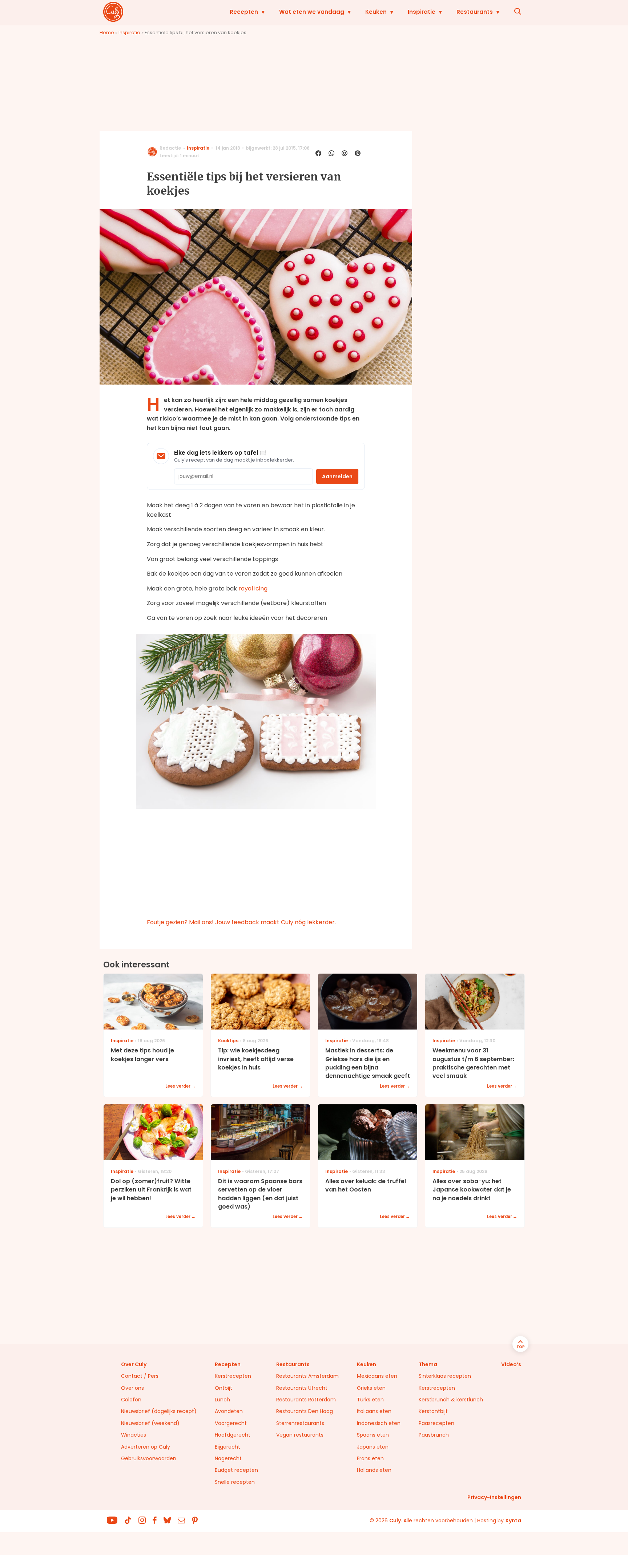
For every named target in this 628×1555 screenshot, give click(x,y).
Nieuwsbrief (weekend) (150, 1423)
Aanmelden (337, 476)
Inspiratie (421, 12)
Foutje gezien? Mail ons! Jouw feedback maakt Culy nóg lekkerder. (241, 922)
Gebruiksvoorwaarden (148, 1458)
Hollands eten (374, 1470)
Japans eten (373, 1446)
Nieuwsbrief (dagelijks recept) (159, 1411)
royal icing (252, 588)
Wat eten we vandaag (311, 12)
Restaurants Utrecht (301, 1388)
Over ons (132, 1388)
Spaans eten (373, 1434)
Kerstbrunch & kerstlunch (451, 1399)
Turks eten (370, 1399)
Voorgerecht (231, 1423)
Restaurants (474, 12)
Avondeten (229, 1411)
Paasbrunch (434, 1434)
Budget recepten (236, 1470)
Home (107, 32)
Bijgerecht (227, 1446)
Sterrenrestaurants (300, 1423)
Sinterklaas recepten (445, 1376)
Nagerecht (228, 1458)
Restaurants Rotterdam (306, 1399)
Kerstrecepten (233, 1376)
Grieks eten (371, 1388)
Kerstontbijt (433, 1411)
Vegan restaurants (299, 1434)
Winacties (133, 1434)
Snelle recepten (235, 1482)
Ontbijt (223, 1388)
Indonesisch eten (378, 1423)
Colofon (131, 1399)
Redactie (170, 148)
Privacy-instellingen (494, 1497)
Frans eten (370, 1458)
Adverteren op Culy (145, 1446)
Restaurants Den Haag (304, 1411)
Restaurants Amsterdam (307, 1376)
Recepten (244, 12)
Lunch (222, 1399)
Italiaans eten (374, 1411)
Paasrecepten (436, 1423)
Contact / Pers (139, 1376)
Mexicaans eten (377, 1376)
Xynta (513, 1520)
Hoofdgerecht (232, 1434)
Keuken (376, 12)
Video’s (511, 1364)
